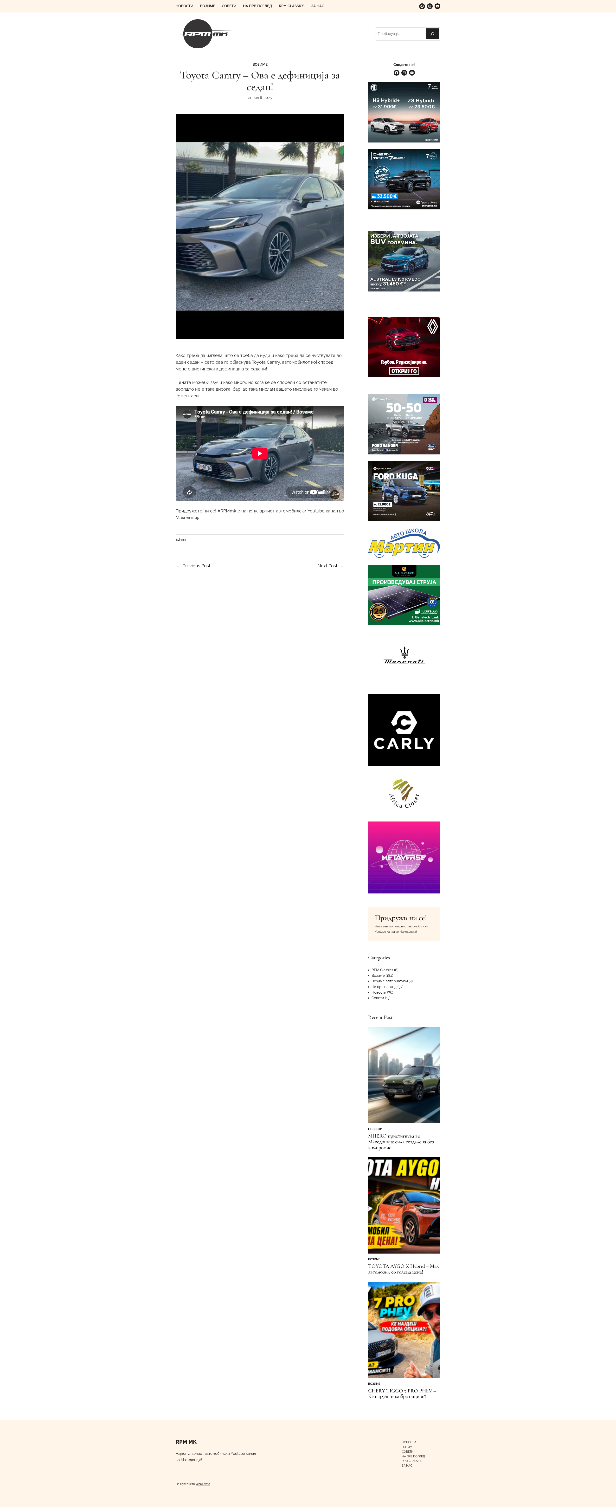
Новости (379, 992)
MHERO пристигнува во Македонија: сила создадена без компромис (401, 1141)
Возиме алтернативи (390, 981)
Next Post (327, 565)
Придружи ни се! (401, 917)
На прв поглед (384, 987)
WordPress (203, 1484)
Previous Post (196, 565)
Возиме (260, 64)
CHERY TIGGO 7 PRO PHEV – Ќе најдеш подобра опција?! (402, 1394)
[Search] (432, 33)
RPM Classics (382, 970)
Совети (378, 998)
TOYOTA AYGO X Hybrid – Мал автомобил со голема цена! (403, 1269)
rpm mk (186, 1442)
